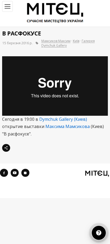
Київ (76, 41)
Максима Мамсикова (67, 126)
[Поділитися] (6, 148)
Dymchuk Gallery (56, 119)
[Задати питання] (98, 232)
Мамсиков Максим (55, 41)
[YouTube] (15, 173)
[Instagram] (25, 173)
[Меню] (7, 6)
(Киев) (80, 119)
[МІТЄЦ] (97, 173)
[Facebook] (4, 173)
